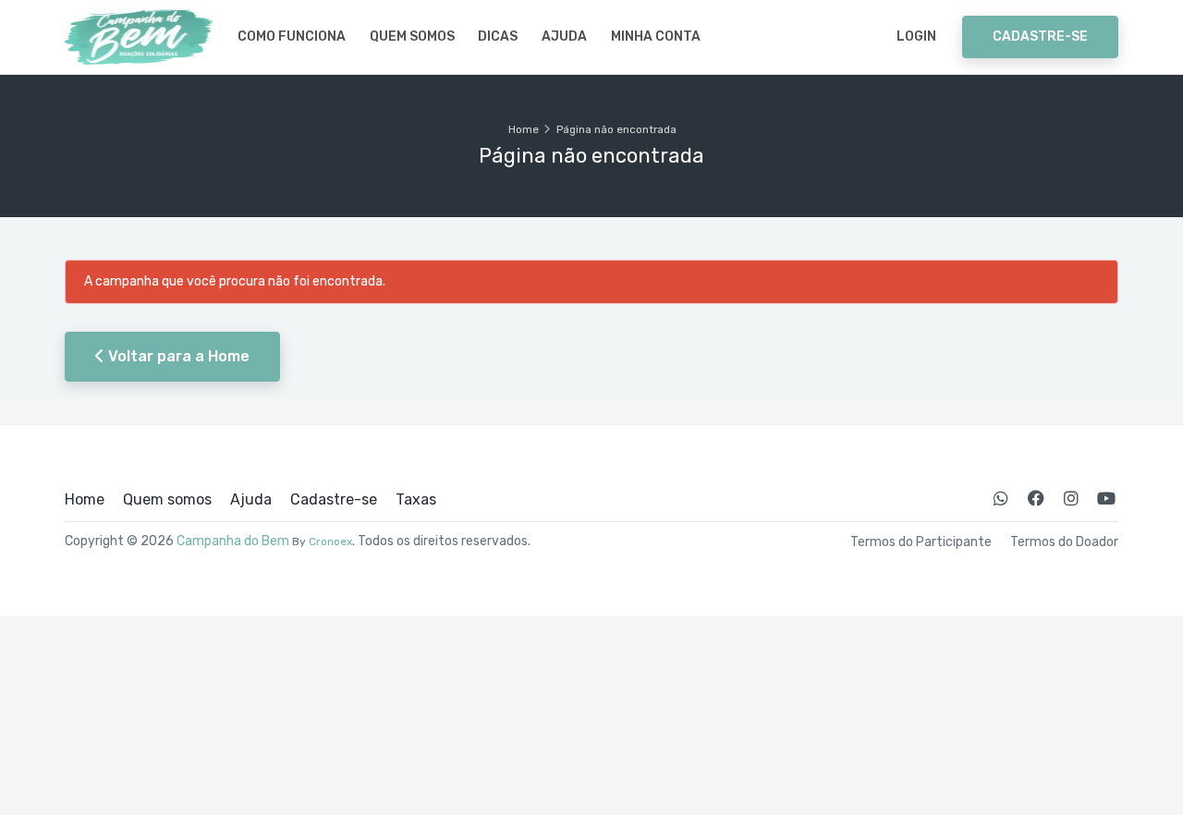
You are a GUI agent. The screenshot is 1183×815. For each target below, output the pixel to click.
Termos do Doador (1064, 542)
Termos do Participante (921, 542)
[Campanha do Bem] (139, 37)
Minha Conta (656, 36)
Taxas (416, 499)
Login (916, 36)
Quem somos (412, 36)
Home (523, 129)
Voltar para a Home (177, 356)
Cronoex (330, 541)
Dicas (498, 36)
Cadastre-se (1040, 36)
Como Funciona (292, 36)
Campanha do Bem (233, 541)
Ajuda (564, 36)
